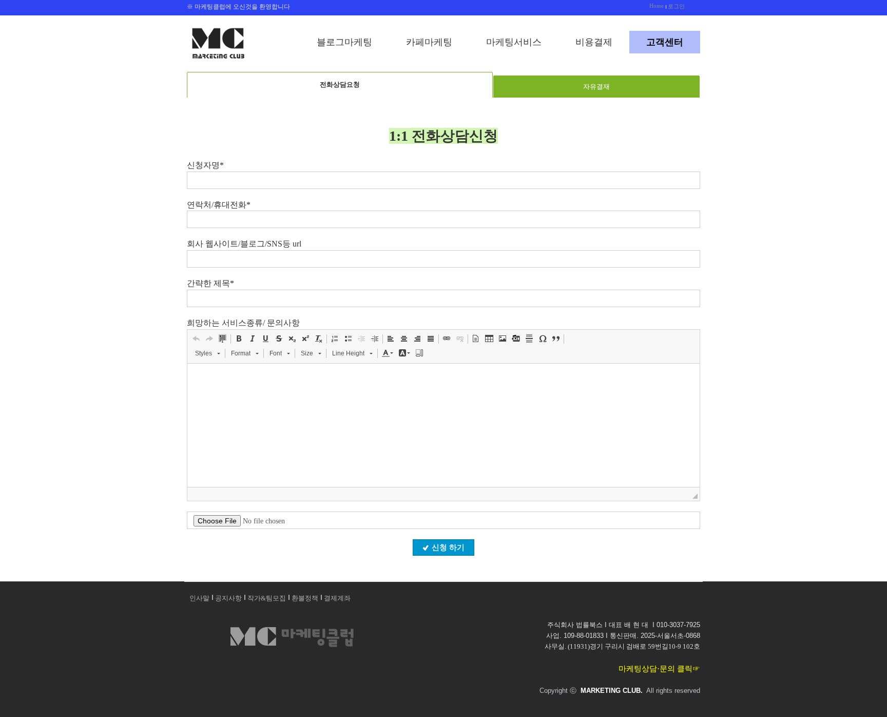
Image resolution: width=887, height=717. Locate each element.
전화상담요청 (340, 84)
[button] (196, 338)
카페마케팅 (429, 42)
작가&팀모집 (266, 598)
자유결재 (596, 86)
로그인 (676, 6)
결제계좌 (337, 598)
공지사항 (228, 598)
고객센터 (664, 42)
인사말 (199, 598)
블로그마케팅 (344, 42)
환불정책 (305, 598)
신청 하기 (448, 547)
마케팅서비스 (514, 42)
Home (656, 6)
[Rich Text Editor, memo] (443, 425)
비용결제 (593, 42)
